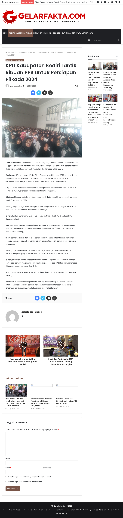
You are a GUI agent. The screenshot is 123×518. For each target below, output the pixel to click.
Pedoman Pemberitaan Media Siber (62, 510)
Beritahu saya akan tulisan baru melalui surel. (25, 482)
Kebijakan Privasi (114, 510)
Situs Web (47, 468)
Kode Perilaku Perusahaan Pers (35, 510)
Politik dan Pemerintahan (20, 33)
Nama (8, 459)
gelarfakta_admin (16, 86)
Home (5, 33)
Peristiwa (76, 33)
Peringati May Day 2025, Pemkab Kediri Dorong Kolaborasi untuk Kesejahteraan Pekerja (110, 114)
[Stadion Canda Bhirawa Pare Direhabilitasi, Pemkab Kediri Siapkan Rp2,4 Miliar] (42, 390)
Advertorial (87, 33)
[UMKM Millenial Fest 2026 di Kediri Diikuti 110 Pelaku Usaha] (67, 390)
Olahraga (66, 33)
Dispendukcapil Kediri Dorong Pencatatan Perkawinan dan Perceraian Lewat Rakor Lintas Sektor (94, 112)
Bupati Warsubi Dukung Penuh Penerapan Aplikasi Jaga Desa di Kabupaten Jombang (110, 80)
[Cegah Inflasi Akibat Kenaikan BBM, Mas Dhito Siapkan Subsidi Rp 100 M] (95, 66)
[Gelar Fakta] (44, 17)
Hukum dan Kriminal (42, 33)
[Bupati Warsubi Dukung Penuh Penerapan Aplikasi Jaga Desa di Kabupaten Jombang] (110, 66)
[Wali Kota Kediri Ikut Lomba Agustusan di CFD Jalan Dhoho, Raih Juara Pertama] (16, 390)
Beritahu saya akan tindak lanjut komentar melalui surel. (29, 477)
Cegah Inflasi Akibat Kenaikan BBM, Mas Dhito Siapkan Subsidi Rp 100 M (95, 78)
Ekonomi (56, 33)
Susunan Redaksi (15, 510)
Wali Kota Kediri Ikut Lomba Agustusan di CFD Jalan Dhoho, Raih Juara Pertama (15, 402)
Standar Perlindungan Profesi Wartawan (91, 510)
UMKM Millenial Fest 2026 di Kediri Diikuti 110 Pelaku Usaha (66, 401)
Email (8, 468)
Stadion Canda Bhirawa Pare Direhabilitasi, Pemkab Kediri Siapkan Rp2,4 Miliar (41, 402)
